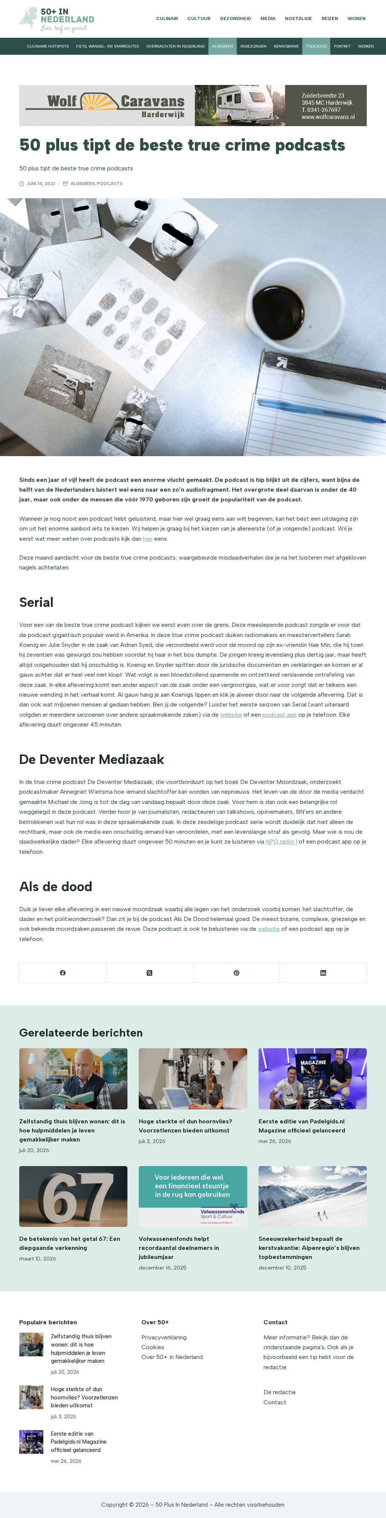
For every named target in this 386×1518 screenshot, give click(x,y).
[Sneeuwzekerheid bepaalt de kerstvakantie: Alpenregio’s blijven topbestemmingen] (313, 1196)
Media (268, 18)
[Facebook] (63, 973)
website (231, 714)
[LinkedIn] (323, 973)
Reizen (330, 18)
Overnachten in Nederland (175, 46)
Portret (342, 46)
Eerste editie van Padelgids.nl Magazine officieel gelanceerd (79, 1442)
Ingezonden (253, 46)
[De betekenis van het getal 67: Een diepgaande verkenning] (73, 1196)
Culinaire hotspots (48, 46)
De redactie (279, 1392)
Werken (366, 46)
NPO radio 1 (281, 841)
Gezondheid (235, 18)
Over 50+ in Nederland (172, 1357)
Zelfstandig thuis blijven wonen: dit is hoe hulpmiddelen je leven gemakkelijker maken (72, 1130)
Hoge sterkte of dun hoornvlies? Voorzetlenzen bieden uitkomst (84, 1397)
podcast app (279, 714)
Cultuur (198, 18)
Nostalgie (298, 18)
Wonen (357, 18)
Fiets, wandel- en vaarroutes (107, 46)
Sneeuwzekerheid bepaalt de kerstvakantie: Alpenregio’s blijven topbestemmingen (309, 1247)
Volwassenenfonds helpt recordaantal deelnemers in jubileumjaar (179, 1247)
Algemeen (222, 46)
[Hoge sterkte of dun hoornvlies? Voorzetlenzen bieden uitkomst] (193, 1078)
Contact (274, 1402)
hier (148, 538)
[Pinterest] (236, 973)
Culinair (167, 18)
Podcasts (316, 46)
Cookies (152, 1347)
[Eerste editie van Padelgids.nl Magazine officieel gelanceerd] (313, 1078)
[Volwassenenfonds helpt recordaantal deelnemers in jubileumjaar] (193, 1196)
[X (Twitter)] (149, 973)
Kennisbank (286, 46)
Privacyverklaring (164, 1337)
